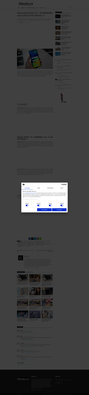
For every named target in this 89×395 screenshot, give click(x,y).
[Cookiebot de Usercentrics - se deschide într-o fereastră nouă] (62, 184)
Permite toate (59, 209)
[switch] (38, 205)
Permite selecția (44, 209)
